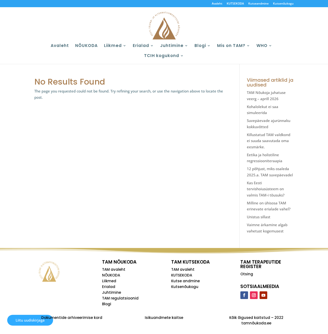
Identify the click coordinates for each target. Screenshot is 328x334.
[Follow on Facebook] (244, 295)
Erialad (141, 46)
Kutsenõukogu (283, 4)
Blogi (200, 46)
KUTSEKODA (235, 4)
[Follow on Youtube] (263, 295)
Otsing (246, 273)
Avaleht (217, 4)
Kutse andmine (185, 280)
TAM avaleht (113, 269)
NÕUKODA (86, 46)
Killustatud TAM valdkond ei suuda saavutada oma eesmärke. (268, 140)
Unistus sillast (258, 216)
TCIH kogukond (161, 56)
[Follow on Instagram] (254, 295)
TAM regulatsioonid (120, 298)
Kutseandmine (258, 4)
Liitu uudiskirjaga (30, 320)
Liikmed (113, 46)
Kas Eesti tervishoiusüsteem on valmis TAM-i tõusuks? (266, 188)
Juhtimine (171, 46)
